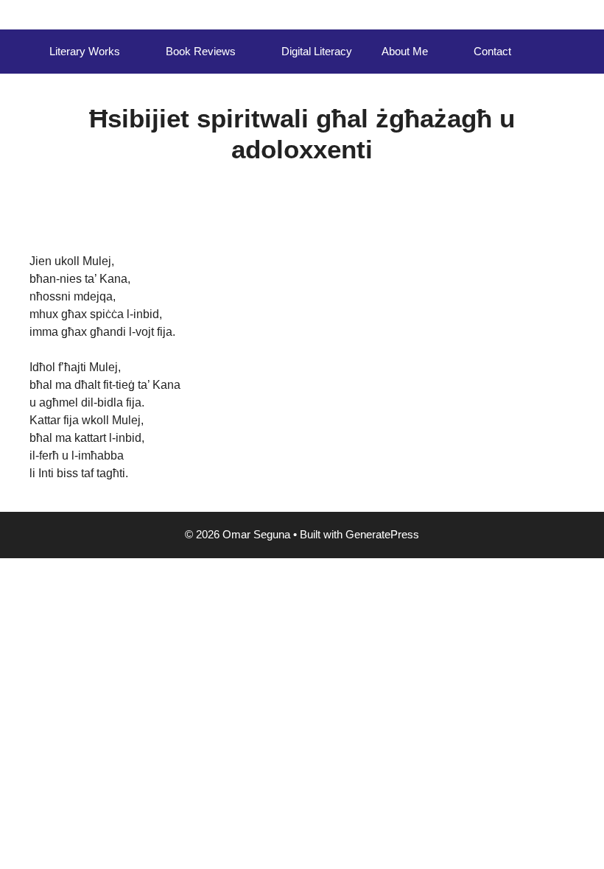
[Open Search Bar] (547, 51)
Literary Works (84, 51)
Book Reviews (201, 51)
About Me (405, 51)
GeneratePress (382, 534)
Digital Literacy (316, 51)
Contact (492, 51)
